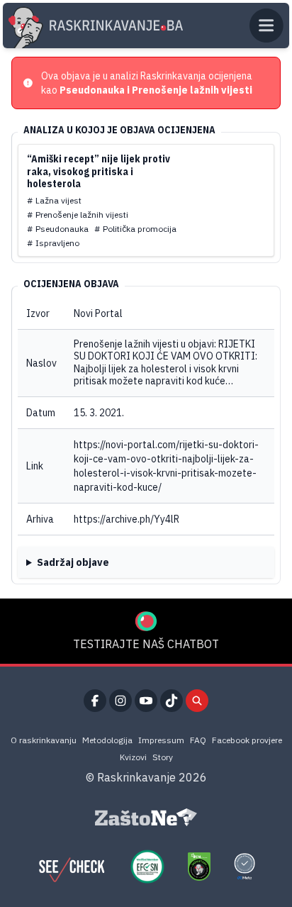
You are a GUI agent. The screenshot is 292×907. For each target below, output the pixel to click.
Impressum (161, 740)
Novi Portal (98, 313)
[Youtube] (146, 700)
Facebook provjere (247, 740)
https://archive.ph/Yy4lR (126, 519)
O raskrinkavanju (44, 740)
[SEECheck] (71, 866)
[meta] (244, 866)
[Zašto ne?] (146, 817)
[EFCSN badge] (147, 866)
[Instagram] (120, 700)
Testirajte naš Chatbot (146, 644)
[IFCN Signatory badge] (199, 866)
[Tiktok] (171, 700)
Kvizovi (133, 757)
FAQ (198, 740)
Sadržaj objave (73, 562)
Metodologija (107, 740)
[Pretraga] (197, 700)
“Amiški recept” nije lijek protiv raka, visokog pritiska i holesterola (98, 171)
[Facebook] (95, 700)
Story (162, 757)
